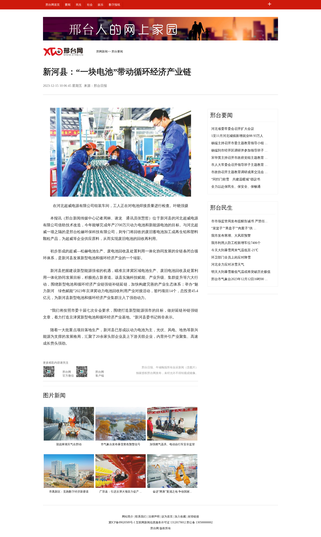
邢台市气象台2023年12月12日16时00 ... (239, 279)
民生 (79, 4)
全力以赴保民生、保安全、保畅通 (236, 186)
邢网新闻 (102, 51)
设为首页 (167, 516)
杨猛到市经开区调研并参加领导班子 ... (239, 150)
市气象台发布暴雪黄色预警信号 (120, 444)
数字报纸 (114, 4)
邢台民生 (221, 208)
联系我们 (140, 516)
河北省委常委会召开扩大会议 (232, 129)
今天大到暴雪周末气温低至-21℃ (234, 250)
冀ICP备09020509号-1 (122, 522)
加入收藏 (180, 516)
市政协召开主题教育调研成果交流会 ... (239, 172)
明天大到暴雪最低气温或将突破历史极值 (240, 272)
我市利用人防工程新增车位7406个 (236, 243)
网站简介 (127, 516)
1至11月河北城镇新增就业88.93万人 (237, 136)
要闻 (67, 4)
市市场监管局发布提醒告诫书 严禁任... (239, 221)
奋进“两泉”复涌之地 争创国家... (172, 491)
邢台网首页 (53, 4)
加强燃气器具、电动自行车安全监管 (172, 444)
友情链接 (193, 516)
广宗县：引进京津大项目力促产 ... (120, 491)
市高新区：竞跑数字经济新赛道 (69, 491)
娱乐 (100, 4)
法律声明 (154, 516)
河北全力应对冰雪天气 (227, 264)
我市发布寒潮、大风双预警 (231, 235)
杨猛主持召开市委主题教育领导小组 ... (239, 143)
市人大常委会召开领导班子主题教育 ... (239, 165)
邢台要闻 (117, 51)
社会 (90, 4)
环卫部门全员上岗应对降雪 (231, 257)
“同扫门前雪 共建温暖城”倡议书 (235, 179)
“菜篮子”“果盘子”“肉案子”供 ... (233, 228)
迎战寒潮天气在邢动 (69, 444)
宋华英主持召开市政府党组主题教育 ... (239, 157)
